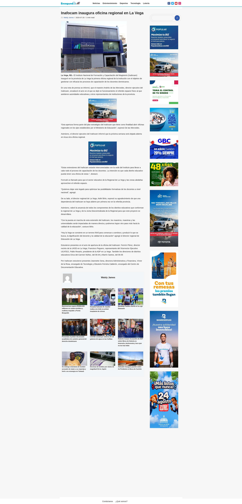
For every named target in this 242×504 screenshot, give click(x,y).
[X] (172, 3)
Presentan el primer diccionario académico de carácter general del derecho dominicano (74, 339)
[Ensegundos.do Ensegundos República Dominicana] (70, 3)
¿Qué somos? (121, 501)
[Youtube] (176, 3)
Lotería (146, 3)
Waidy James (69, 18)
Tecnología (135, 3)
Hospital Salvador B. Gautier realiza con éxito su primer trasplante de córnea (100, 309)
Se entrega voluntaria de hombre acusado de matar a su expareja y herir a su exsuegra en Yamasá (74, 369)
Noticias (96, 3)
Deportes (124, 3)
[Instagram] (179, 3)
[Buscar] (177, 18)
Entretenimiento (110, 3)
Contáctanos (107, 501)
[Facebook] (169, 3)
